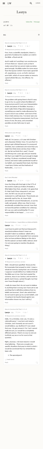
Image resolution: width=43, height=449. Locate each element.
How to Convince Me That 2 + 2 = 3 (16, 43)
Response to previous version (15, 49)
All (4, 35)
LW (9, 3)
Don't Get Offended (11, 177)
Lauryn (21, 12)
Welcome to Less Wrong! (13, 133)
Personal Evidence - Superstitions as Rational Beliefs (21, 222)
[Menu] (4, 3)
